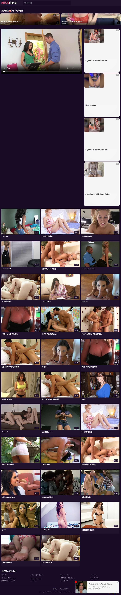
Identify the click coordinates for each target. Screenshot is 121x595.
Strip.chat (3, 23)
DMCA (55, 589)
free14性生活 (64, 581)
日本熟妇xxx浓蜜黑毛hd (67, 578)
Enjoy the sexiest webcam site (11, 21)
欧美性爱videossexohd (8, 581)
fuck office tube (94, 578)
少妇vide (3, 575)
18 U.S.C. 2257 (63, 589)
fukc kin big (93, 575)
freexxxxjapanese (36, 578)
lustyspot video (64, 575)
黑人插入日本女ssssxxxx (8, 578)
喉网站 (9, 2)
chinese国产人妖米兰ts (37, 575)
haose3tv (33, 581)
